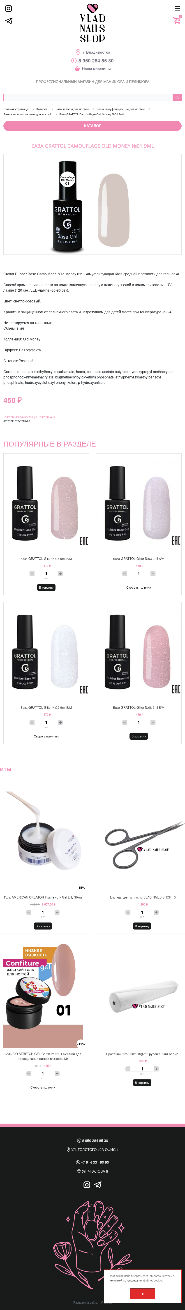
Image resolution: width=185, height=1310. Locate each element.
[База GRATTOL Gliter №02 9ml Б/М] (46, 651)
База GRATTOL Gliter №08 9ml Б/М (138, 707)
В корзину (46, 587)
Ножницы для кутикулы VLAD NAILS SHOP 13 (142, 897)
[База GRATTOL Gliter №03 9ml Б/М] (138, 503)
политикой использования (126, 1280)
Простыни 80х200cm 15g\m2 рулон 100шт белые (142, 1053)
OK (143, 1294)
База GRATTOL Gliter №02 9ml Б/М (46, 707)
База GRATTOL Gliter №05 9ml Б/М (46, 558)
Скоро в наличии (138, 587)
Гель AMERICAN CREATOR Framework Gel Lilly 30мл (43, 897)
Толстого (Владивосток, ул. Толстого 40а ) (30, 417)
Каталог (92, 125)
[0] (176, 20)
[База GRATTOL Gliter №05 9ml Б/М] (46, 503)
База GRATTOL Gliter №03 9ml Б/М (138, 558)
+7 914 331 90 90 (94, 1162)
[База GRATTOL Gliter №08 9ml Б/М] (138, 651)
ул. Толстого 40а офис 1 (94, 1149)
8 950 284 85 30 (94, 1140)
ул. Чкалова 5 (94, 1171)
